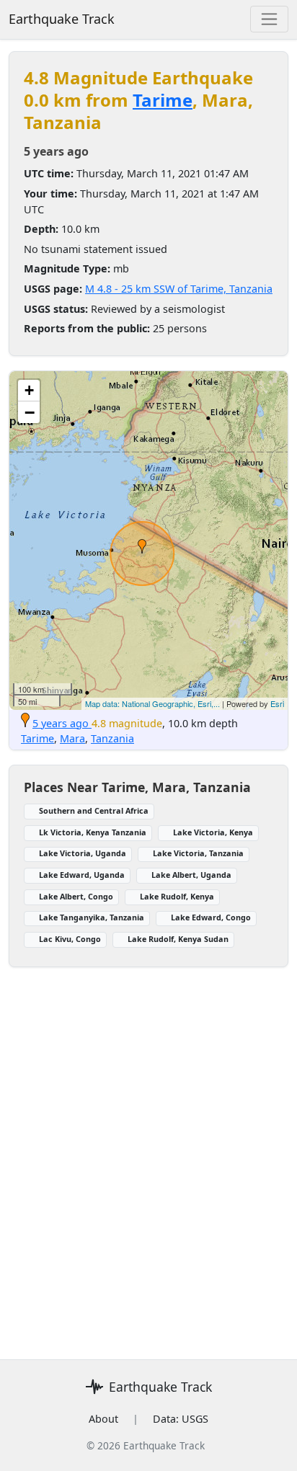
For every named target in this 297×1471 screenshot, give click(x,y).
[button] (142, 546)
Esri (277, 703)
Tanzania (112, 738)
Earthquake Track (62, 18)
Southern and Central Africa (93, 810)
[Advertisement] (148, 1154)
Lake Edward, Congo (211, 917)
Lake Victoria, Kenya (213, 832)
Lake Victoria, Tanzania (198, 853)
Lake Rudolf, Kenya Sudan (178, 938)
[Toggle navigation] (269, 19)
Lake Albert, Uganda (191, 874)
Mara (72, 738)
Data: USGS (180, 1419)
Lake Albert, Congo (76, 896)
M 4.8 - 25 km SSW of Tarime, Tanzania (178, 288)
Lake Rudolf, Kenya (177, 896)
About (103, 1419)
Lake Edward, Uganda (82, 874)
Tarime (162, 100)
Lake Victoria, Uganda (82, 853)
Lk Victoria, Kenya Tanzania (92, 832)
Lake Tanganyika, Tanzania (91, 917)
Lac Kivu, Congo (70, 938)
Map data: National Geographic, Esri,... (152, 703)
